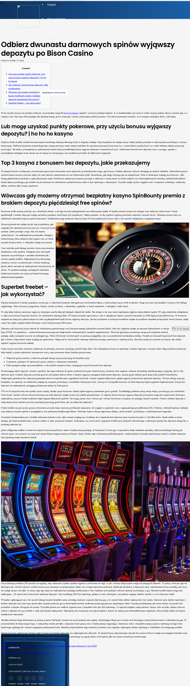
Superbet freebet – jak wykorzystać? (24, 103)
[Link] (28, 26)
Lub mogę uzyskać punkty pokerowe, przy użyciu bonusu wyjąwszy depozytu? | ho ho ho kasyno (27, 78)
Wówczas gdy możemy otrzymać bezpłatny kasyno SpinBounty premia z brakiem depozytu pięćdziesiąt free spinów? (27, 96)
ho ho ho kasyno (71, 113)
